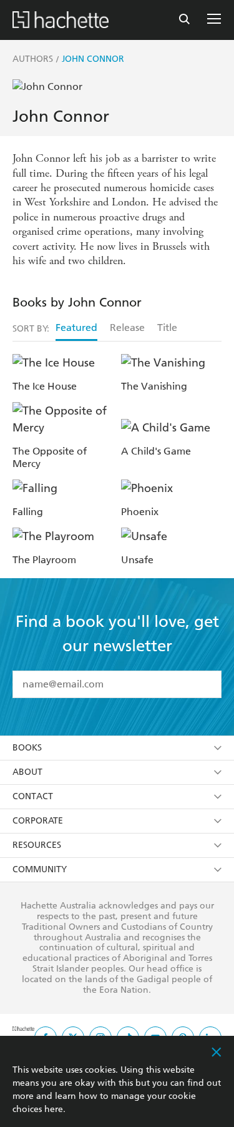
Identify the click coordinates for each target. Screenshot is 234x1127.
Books (27, 747)
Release (127, 327)
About (27, 772)
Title (167, 327)
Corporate (37, 820)
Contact (32, 796)
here (53, 1109)
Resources (36, 845)
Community (39, 869)
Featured (76, 327)
